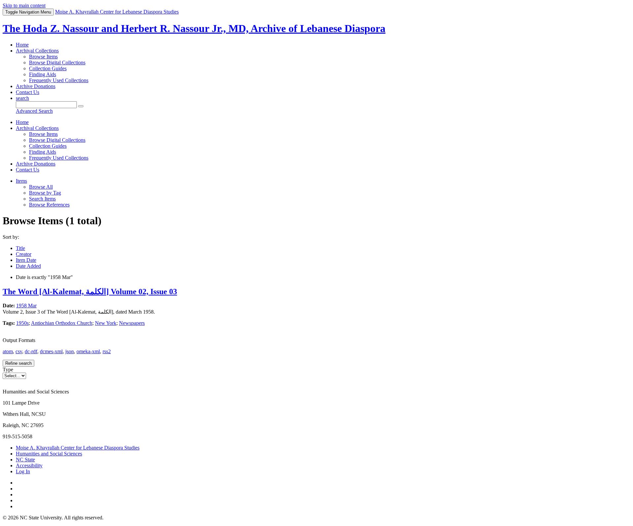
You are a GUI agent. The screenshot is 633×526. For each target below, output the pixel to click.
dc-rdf (31, 351)
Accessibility (29, 465)
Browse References (49, 204)
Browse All (41, 187)
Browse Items (43, 56)
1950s (22, 323)
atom (8, 351)
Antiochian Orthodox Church (61, 323)
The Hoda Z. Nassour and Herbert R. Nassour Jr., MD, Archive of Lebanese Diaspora (194, 28)
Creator (23, 254)
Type (8, 369)
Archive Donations (35, 86)
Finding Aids (42, 74)
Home (22, 44)
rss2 (107, 351)
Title (20, 248)
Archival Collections (37, 50)
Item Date (26, 260)
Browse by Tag (45, 193)
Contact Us (27, 92)
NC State (25, 459)
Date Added (28, 266)
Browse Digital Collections (57, 62)
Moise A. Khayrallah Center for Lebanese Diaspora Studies (77, 447)
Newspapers (132, 323)
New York (105, 323)
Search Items (42, 198)
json (69, 351)
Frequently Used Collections (58, 80)
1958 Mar (26, 305)
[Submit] (80, 106)
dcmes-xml (51, 351)
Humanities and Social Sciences (49, 453)
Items (21, 181)
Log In (23, 471)
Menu (28, 12)
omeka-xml (88, 351)
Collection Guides (48, 68)
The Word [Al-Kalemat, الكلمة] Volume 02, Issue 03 (90, 291)
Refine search (18, 363)
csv (18, 351)
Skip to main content (24, 5)
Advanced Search (34, 111)
